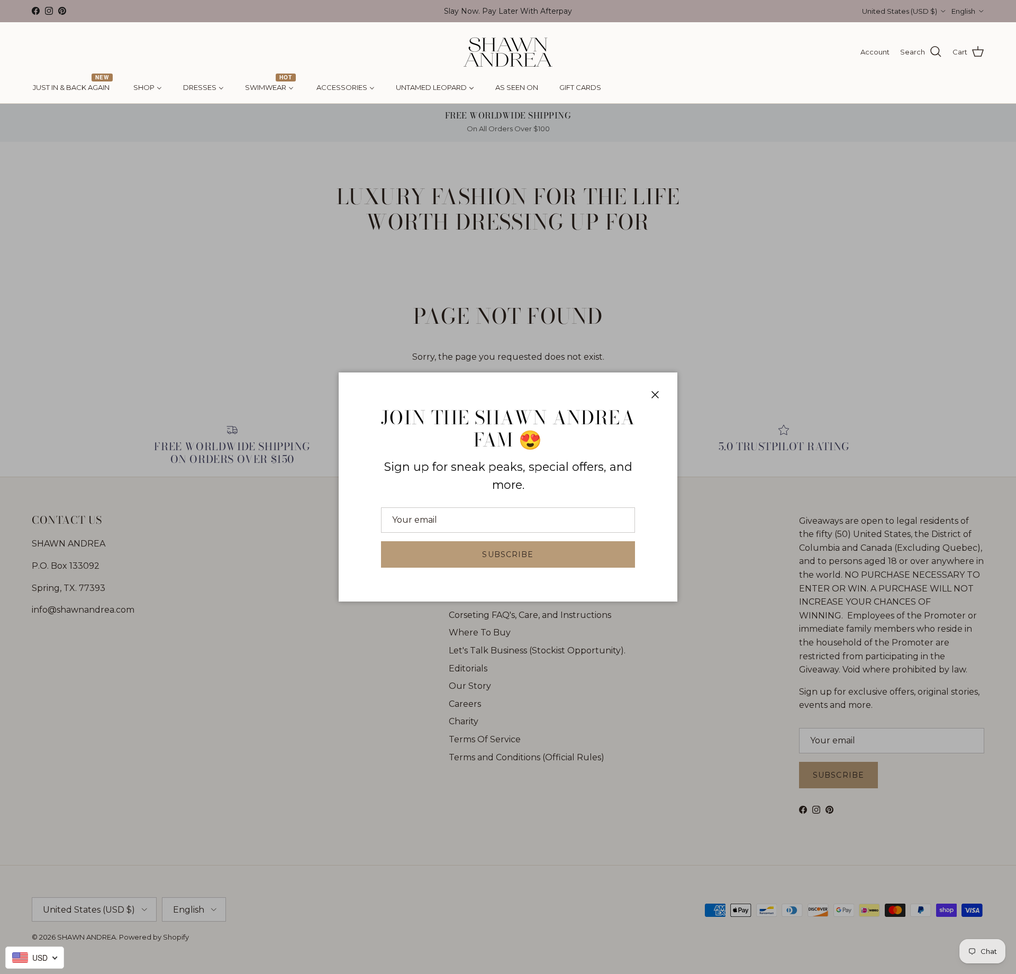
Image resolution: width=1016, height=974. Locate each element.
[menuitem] (72, 88)
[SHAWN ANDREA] (508, 52)
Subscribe (507, 554)
